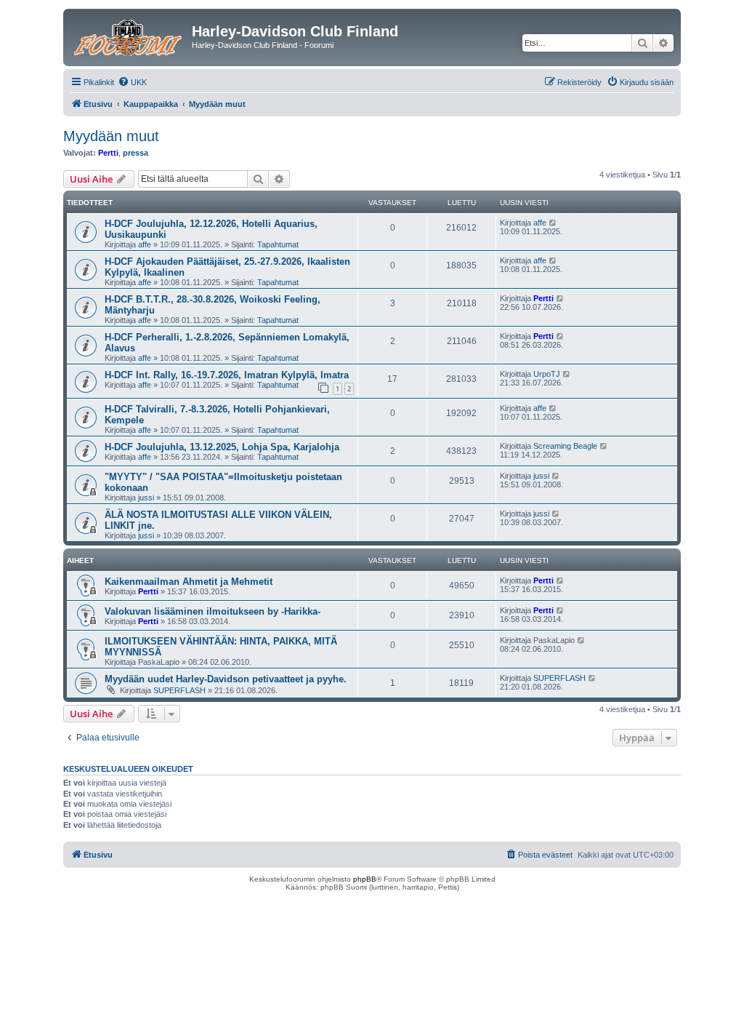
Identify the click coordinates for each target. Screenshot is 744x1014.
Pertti (108, 152)
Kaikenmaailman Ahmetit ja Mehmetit (188, 581)
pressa (135, 152)
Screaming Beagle (565, 446)
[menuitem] (132, 82)
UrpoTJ (546, 374)
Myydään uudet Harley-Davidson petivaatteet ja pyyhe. (226, 679)
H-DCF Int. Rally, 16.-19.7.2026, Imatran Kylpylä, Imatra (227, 375)
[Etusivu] (129, 35)
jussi (146, 497)
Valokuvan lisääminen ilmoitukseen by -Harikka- (212, 611)
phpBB (364, 879)
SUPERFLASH (179, 690)
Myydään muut (111, 136)
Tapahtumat (278, 244)
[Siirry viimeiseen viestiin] (553, 222)
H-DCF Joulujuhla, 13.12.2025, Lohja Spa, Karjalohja (222, 447)
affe (144, 244)
